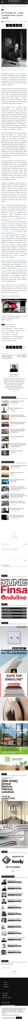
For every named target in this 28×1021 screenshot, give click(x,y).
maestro (3, 340)
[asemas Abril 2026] (14, 661)
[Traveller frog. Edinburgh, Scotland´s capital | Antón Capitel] (5, 467)
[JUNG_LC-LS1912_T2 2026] (14, 637)
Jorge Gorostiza (12, 880)
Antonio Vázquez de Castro (7, 328)
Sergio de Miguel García (14, 950)
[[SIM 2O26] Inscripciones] (14, 789)
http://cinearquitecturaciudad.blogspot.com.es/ (16, 883)
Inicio (2, 6)
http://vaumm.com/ (11, 915)
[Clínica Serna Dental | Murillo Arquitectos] (5, 452)
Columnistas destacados (7, 876)
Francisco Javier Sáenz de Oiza (8, 332)
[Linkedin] (20, 25)
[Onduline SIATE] (14, 685)
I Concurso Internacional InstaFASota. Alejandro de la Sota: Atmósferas (7, 357)
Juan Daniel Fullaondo (7, 231)
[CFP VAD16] (14, 812)
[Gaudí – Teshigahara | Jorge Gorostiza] (5, 410)
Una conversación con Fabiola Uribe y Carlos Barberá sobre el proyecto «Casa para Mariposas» (18, 445)
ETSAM (23, 330)
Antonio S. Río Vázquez (14, 925)
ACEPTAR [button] (19, 1017)
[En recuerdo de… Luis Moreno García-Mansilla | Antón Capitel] (5, 517)
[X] (10, 25)
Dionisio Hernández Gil (9, 218)
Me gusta (23, 608)
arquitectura (4, 405)
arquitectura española (18, 328)
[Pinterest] (14, 25)
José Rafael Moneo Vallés (7, 338)
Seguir (24, 611)
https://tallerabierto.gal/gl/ (12, 909)
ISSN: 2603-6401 (6, 1002)
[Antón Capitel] (2, 21)
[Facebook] (7, 25)
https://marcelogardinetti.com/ (13, 934)
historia (17, 332)
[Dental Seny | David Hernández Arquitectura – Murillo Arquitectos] (5, 417)
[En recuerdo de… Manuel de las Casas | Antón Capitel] (5, 510)
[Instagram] (14, 391)
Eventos (4, 774)
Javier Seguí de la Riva (6, 336)
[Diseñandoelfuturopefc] (14, 759)
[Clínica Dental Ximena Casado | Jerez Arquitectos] (5, 403)
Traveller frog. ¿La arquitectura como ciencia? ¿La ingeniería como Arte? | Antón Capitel (18, 488)
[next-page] (5, 458)
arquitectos (4, 412)
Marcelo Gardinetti (13, 931)
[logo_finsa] (14, 589)
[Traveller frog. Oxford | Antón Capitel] (5, 474)
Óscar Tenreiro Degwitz (14, 918)
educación (18, 330)
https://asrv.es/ (10, 928)
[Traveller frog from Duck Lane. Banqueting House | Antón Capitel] (5, 503)
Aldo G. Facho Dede (13, 944)
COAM (3, 330)
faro (5, 6)
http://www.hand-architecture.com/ (14, 953)
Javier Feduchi (14, 220)
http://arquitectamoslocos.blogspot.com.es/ (15, 896)
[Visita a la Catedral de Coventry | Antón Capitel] (5, 481)
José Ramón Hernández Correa (16, 893)
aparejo (3, 426)
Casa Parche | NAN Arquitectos (17, 436)
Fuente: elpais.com (22, 70)
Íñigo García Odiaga (13, 912)
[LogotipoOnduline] (14, 597)
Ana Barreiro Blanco (13, 906)
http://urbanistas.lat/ (11, 947)
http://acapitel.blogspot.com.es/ (14, 376)
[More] (23, 25)
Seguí (2, 270)
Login (24, 544)
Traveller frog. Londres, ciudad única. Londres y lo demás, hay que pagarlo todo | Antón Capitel (18, 495)
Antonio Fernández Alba (10, 324)
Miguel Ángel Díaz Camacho (15, 899)
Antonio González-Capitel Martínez (9, 326)
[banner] (14, 836)
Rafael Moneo (23, 216)
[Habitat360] (14, 709)
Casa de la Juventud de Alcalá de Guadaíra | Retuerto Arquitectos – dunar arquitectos (17, 431)
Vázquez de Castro (21, 268)
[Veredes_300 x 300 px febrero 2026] (14, 735)
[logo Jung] (14, 582)
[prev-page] (2, 458)
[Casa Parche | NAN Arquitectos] (5, 438)
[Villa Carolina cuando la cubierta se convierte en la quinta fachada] (5, 424)
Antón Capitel (7, 21)
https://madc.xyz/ (11, 902)
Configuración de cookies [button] (8, 1017)
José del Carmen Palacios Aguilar (16, 938)
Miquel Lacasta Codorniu (14, 886)
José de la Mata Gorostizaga (17, 336)
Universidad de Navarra (11, 340)
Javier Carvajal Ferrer (6, 334)
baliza (3, 447)
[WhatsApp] (17, 25)
